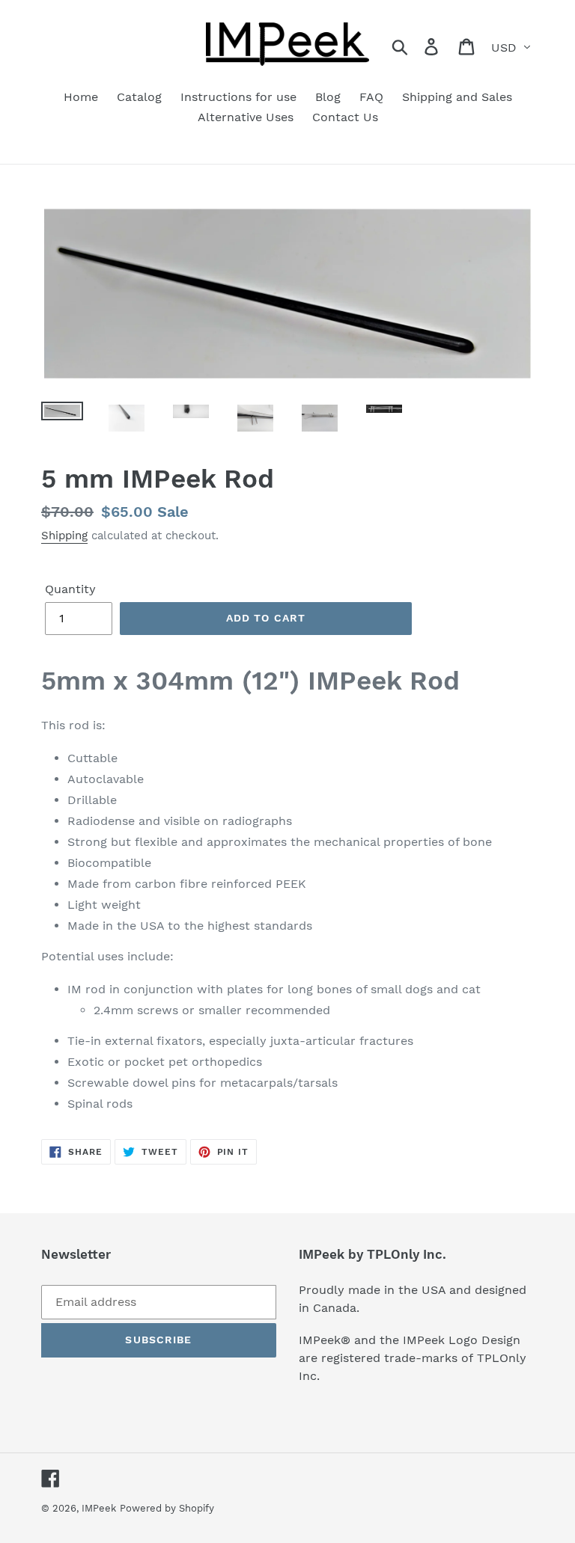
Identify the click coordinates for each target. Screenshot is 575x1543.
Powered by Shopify (167, 1508)
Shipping (64, 535)
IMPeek (99, 1508)
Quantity (70, 589)
